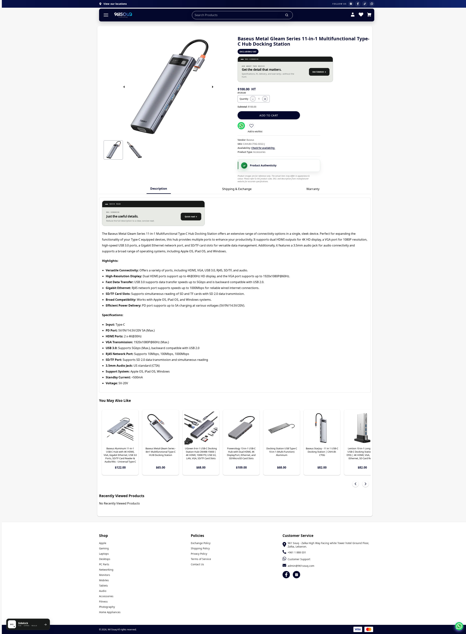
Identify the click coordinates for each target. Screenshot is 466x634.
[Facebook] (357, 3)
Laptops (104, 553)
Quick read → (191, 216)
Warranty (312, 189)
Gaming (104, 548)
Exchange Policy (200, 543)
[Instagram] (350, 3)
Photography (107, 607)
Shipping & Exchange (237, 189)
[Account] (352, 15)
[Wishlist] (361, 15)
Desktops (104, 559)
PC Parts (104, 564)
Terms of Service (201, 559)
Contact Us (197, 564)
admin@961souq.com (301, 565)
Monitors (104, 575)
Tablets (103, 585)
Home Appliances (110, 612)
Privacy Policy (199, 553)
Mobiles (104, 580)
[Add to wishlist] (251, 125)
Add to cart (268, 115)
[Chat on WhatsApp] (459, 626)
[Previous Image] (124, 87)
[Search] (287, 15)
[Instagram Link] (296, 574)
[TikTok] (364, 3)
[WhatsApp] (371, 3)
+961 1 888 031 (297, 552)
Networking (106, 569)
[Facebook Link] (286, 574)
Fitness (103, 601)
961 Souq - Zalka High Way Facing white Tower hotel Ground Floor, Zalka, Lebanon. (328, 544)
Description (158, 189)
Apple (102, 543)
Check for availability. (263, 148)
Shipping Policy (200, 548)
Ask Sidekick (319, 72)
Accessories (106, 596)
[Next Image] (212, 87)
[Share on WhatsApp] (241, 125)
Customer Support (299, 559)
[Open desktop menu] (106, 15)
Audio (102, 591)
